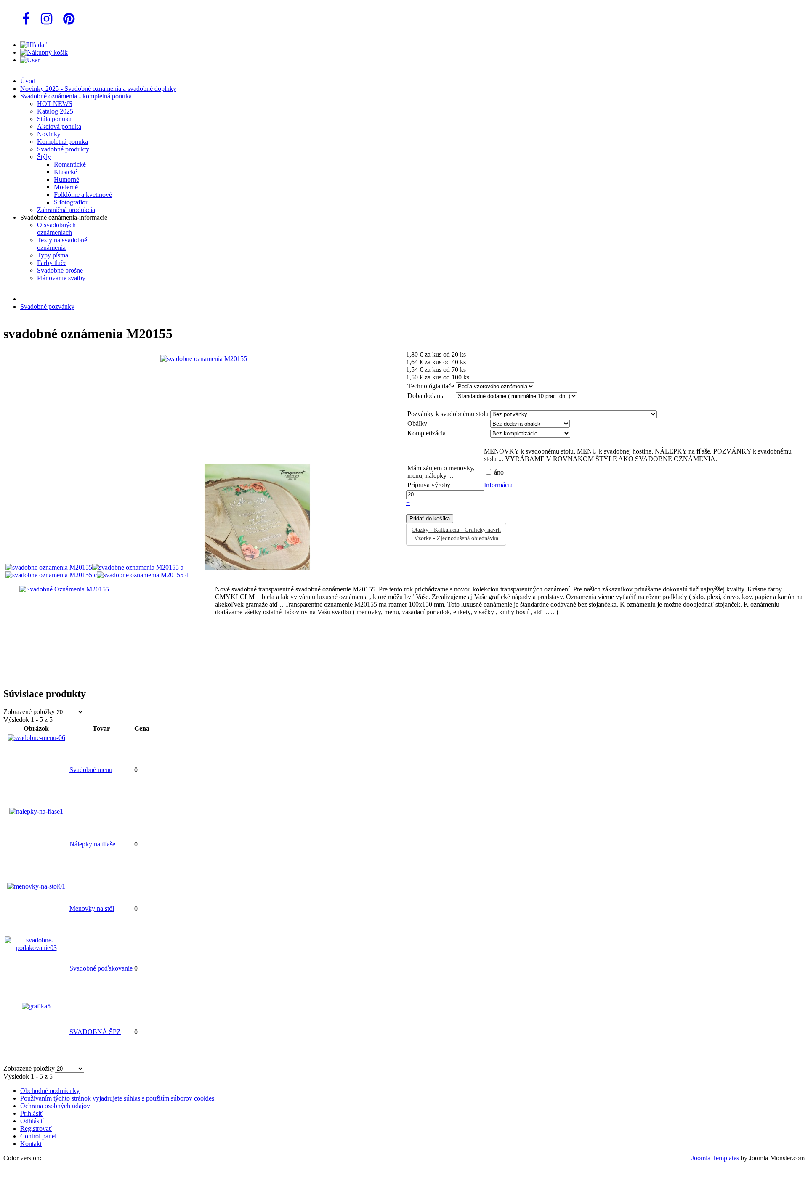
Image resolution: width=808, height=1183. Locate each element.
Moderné (66, 187)
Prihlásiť (31, 1113)
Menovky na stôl (91, 908)
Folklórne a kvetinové (83, 194)
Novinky (49, 134)
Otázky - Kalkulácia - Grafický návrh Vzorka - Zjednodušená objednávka (456, 534)
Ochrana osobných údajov (55, 1105)
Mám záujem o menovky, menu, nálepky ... (441, 471)
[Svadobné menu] (36, 737)
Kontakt (31, 1143)
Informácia (498, 484)
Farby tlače (51, 262)
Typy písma (52, 255)
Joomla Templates (715, 1158)
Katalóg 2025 (55, 111)
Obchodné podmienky (50, 1090)
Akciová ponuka (59, 126)
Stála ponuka (54, 118)
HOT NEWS (54, 103)
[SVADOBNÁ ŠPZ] (36, 1006)
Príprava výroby (428, 484)
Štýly (44, 156)
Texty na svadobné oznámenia (62, 243)
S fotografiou (71, 202)
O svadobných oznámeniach (56, 228)
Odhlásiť (32, 1121)
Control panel (38, 1136)
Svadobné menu (90, 769)
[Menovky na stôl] (36, 886)
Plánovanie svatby (61, 277)
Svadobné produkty (63, 149)
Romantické (70, 164)
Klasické (65, 171)
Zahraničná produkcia (66, 209)
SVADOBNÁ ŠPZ (95, 1031)
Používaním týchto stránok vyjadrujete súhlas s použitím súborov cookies (117, 1098)
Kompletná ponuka (62, 141)
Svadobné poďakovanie (101, 968)
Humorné (66, 179)
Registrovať (36, 1128)
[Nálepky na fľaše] (36, 811)
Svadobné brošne (60, 270)
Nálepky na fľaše (92, 844)
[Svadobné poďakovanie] (36, 947)
